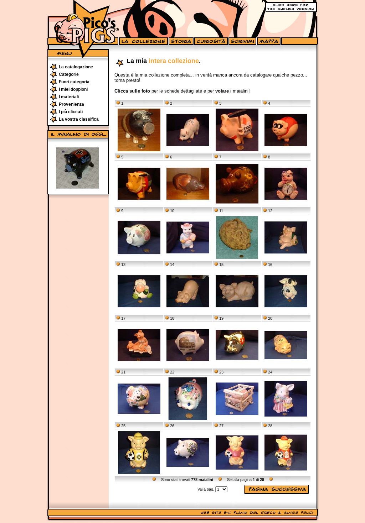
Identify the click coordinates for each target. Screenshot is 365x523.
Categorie (69, 74)
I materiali (69, 96)
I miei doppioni (73, 89)
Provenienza (71, 104)
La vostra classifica (79, 119)
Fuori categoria (74, 81)
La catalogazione (76, 66)
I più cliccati (71, 111)
